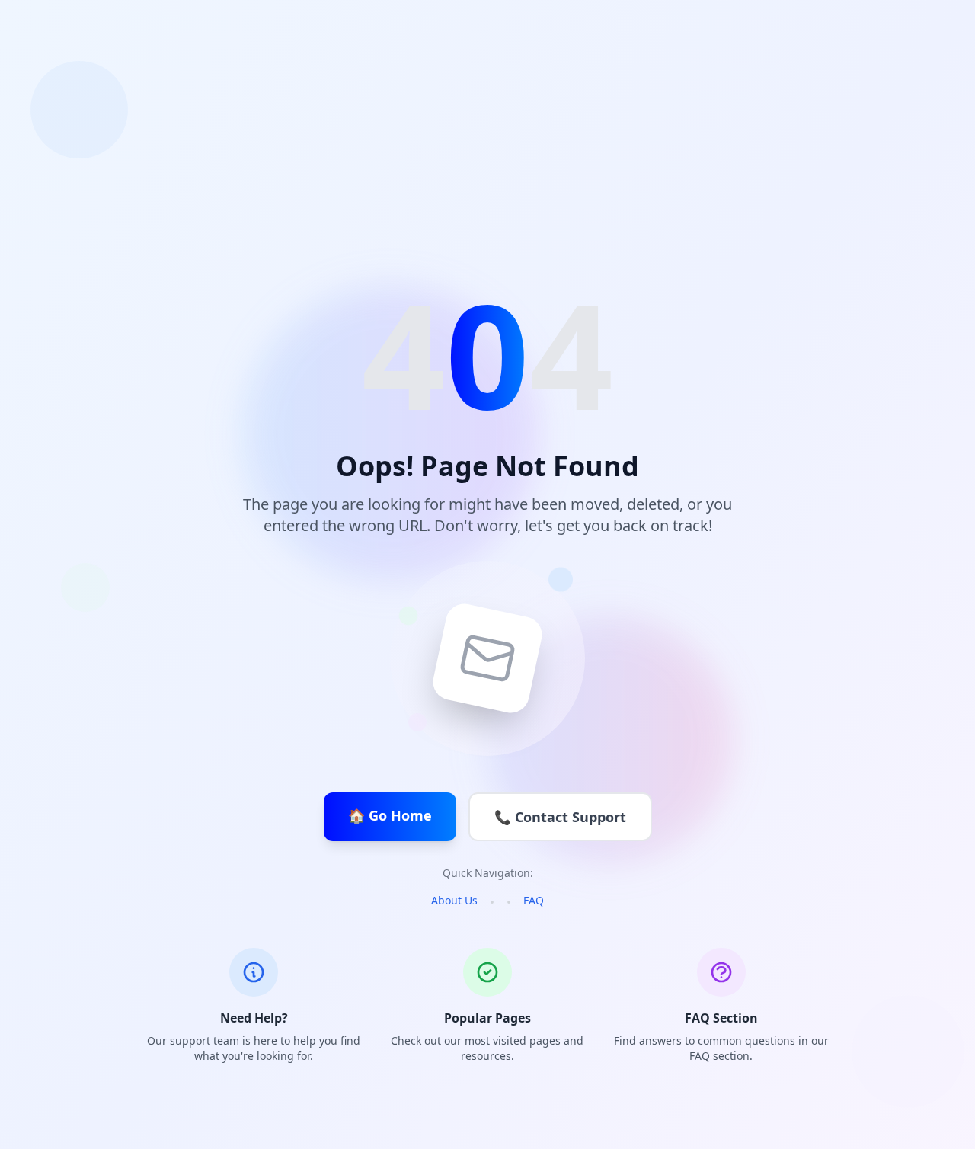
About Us (454, 900)
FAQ (533, 900)
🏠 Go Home (390, 815)
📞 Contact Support (560, 817)
